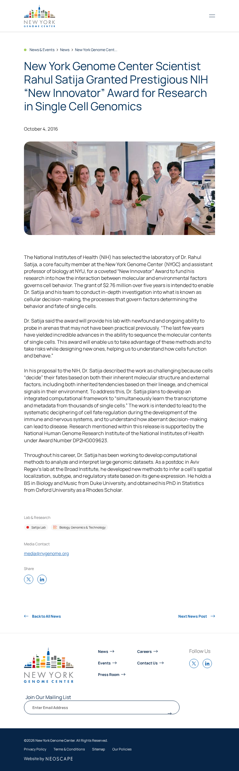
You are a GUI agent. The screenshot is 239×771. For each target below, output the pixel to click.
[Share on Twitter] (30, 580)
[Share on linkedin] (43, 580)
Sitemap (98, 749)
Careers (144, 651)
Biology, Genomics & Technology (82, 527)
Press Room (109, 674)
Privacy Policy (35, 749)
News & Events (42, 49)
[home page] (39, 16)
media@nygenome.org (46, 553)
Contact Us (147, 663)
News (64, 49)
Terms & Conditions (69, 749)
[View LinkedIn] (209, 666)
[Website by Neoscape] (48, 759)
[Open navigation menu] (212, 16)
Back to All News (46, 616)
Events (104, 663)
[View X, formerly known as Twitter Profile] (195, 666)
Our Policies (122, 749)
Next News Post (193, 616)
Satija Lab (38, 527)
